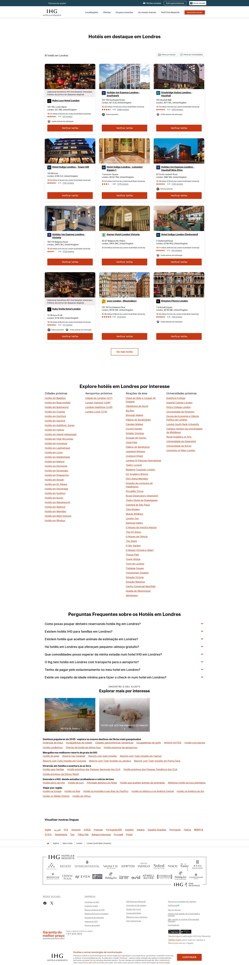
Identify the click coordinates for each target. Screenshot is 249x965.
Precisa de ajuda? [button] (57, 3)
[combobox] (167, 55)
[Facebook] (45, 903)
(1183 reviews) (177, 184)
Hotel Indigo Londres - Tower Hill (70, 167)
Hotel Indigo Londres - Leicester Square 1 (125, 168)
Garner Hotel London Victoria (123, 234)
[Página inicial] (48, 843)
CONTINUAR (189, 957)
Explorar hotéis (91, 906)
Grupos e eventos (124, 12)
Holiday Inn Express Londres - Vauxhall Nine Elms (177, 168)
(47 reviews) (67, 325)
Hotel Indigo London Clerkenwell (179, 234)
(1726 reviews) (68, 251)
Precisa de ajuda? (92, 925)
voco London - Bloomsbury (122, 301)
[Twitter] (51, 903)
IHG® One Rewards (170, 12)
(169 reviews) (177, 317)
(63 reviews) (67, 116)
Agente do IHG (91, 921)
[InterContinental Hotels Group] (52, 12)
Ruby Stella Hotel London (66, 309)
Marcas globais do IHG (95, 909)
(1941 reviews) (68, 183)
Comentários (173, 925)
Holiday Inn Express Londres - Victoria (68, 236)
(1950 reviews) (177, 109)
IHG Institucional (133, 921)
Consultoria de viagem (136, 905)
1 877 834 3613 (74, 933)
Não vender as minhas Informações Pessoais (183, 920)
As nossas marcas (147, 12)
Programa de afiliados (94, 917)
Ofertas (106, 12)
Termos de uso (174, 909)
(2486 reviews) (123, 109)
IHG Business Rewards (136, 901)
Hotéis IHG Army (133, 909)
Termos (93, 960)
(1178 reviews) (122, 184)
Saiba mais (174, 939)
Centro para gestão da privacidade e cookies (184, 914)
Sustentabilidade (133, 913)
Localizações (91, 12)
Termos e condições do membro (182, 901)
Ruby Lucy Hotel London (65, 100)
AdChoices (173, 905)
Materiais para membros (136, 917)
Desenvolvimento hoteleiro (97, 913)
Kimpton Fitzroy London (174, 301)
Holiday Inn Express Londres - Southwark (123, 94)
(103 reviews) (176, 250)
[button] (197, 3)
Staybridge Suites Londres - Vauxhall (176, 94)
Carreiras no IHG (92, 902)
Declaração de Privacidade (94, 962)
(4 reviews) (121, 317)
